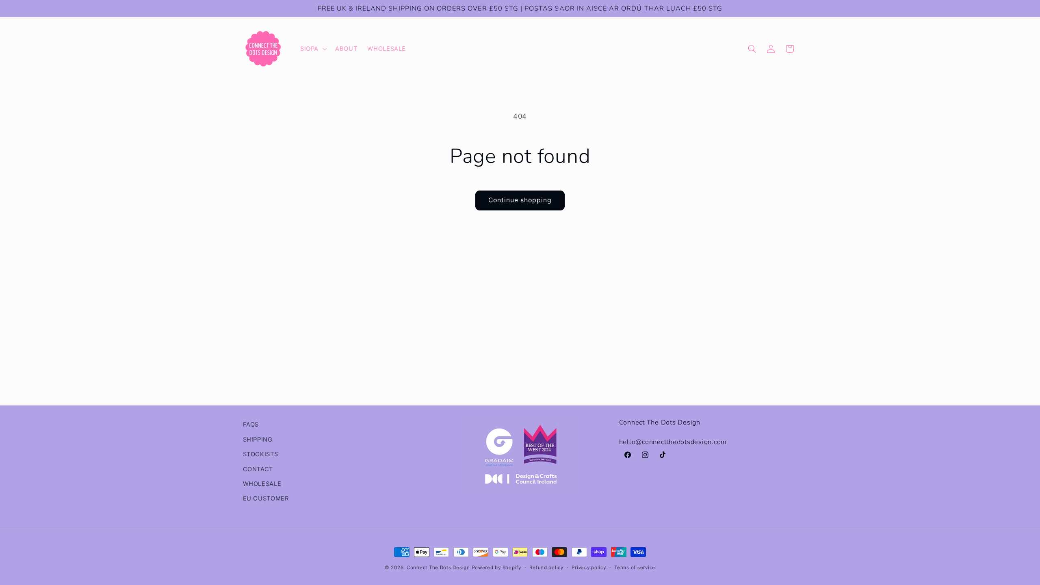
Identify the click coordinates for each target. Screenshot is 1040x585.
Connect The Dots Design (438, 567)
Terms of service (634, 567)
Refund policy (546, 567)
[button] (312, 49)
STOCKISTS (260, 454)
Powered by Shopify (496, 567)
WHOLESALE (262, 484)
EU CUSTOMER (266, 498)
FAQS (251, 424)
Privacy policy (589, 567)
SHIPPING (258, 439)
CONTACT (258, 469)
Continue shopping (520, 200)
